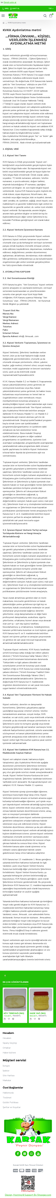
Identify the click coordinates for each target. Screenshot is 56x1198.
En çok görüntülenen (15, 982)
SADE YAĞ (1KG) (38, 1013)
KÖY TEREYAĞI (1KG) (14, 1013)
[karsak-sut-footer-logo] (5, 976)
